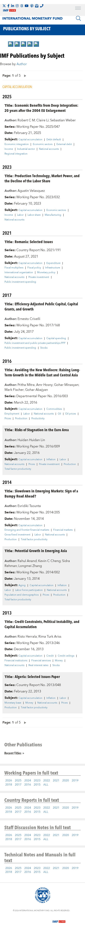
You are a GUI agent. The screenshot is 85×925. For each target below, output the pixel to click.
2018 (8, 784)
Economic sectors (42, 144)
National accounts (49, 149)
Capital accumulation (30, 139)
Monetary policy (46, 272)
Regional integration (16, 154)
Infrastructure (52, 268)
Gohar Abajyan (36, 390)
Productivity (38, 418)
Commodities (54, 409)
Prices (8, 418)
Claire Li (42, 120)
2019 (75, 780)
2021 (56, 780)
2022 (46, 780)
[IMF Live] (59, 919)
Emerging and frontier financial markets (27, 530)
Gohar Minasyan (66, 385)
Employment (12, 414)
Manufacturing (53, 215)
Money (59, 660)
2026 (8, 780)
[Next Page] (24, 75)
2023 (37, 780)
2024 (27, 780)
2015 (37, 784)
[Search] (78, 18)
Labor (20, 215)
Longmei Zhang (30, 566)
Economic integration (17, 144)
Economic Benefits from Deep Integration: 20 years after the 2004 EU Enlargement (41, 107)
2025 (18, 780)
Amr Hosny (44, 385)
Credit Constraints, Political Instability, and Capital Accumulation (42, 624)
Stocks (43, 348)
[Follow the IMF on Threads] (21, 5)
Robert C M (26, 120)
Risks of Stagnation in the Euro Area (42, 429)
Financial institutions (16, 660)
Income (9, 149)
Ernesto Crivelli (29, 319)
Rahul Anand (27, 561)
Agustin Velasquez (31, 191)
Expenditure (53, 263)
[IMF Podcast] (31, 5)
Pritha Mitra (26, 385)
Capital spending (56, 338)
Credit (50, 656)
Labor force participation (29, 590)
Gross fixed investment (17, 535)
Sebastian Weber (63, 120)
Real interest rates (38, 665)
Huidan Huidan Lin (31, 440)
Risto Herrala (27, 636)
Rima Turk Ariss (49, 636)
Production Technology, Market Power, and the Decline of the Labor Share (42, 178)
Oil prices (70, 414)
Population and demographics (22, 595)
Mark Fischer (14, 390)
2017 (18, 784)
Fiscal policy (34, 268)
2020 (65, 780)
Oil (59, 414)
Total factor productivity (18, 469)
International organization (19, 272)
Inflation (50, 459)
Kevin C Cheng (49, 561)
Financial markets (63, 530)
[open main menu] (78, 9)
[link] (10, 44)
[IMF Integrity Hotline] (41, 5)
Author (22, 64)
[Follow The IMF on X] (4, 5)
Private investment (38, 277)
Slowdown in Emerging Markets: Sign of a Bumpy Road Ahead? (41, 493)
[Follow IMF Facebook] (8, 5)
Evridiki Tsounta (29, 506)
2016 (27, 784)
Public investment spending (20, 282)
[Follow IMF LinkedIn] (12, 5)
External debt (64, 144)
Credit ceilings (66, 656)
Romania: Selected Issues (34, 241)
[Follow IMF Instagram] (17, 5)
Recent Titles (12, 753)
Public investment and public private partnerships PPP (35, 343)
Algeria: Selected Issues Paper (37, 676)
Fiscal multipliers (14, 268)
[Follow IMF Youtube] (26, 5)
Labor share (34, 215)
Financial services (41, 660)
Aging (22, 585)
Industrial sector (26, 149)
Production (21, 418)
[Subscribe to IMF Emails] (36, 5)
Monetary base (13, 703)
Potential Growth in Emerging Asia (41, 550)
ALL (45, 784)
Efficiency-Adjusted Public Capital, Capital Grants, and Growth (41, 306)
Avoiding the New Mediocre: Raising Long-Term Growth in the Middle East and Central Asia (42, 372)
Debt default (53, 139)
